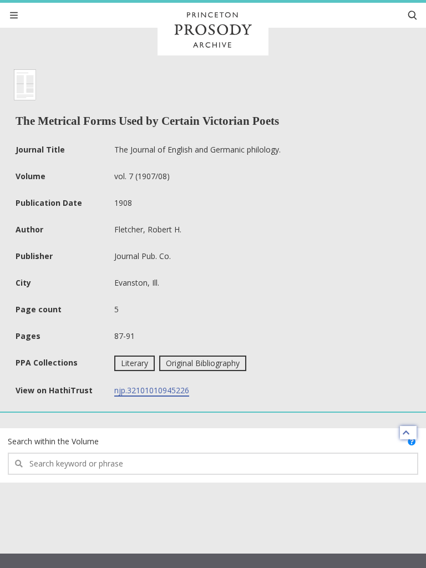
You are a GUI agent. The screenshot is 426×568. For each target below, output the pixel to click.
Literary (134, 363)
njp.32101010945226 (151, 390)
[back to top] (408, 432)
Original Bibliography (203, 363)
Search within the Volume (53, 441)
